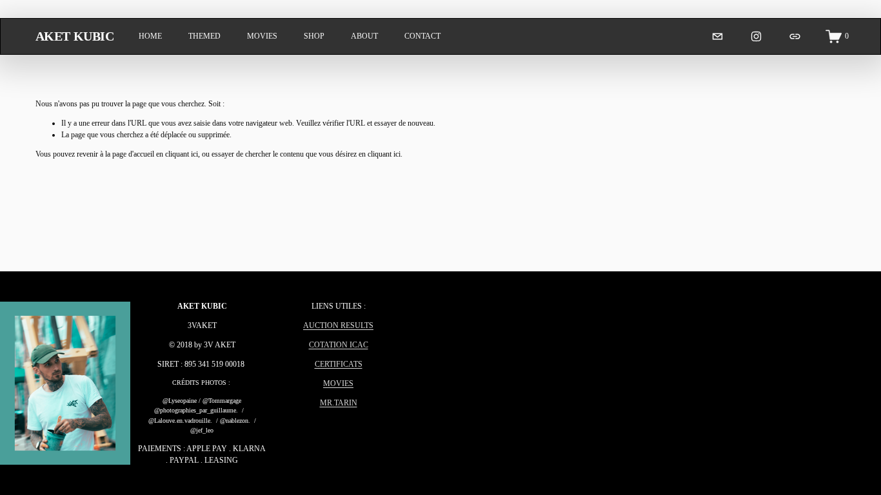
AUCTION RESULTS (338, 325)
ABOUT (364, 36)
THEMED (204, 36)
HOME (150, 36)
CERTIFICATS (338, 364)
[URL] (795, 36)
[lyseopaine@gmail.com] (717, 36)
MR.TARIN (338, 402)
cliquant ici (181, 154)
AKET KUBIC (74, 36)
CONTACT (422, 36)
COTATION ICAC (338, 344)
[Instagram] (756, 36)
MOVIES (262, 36)
